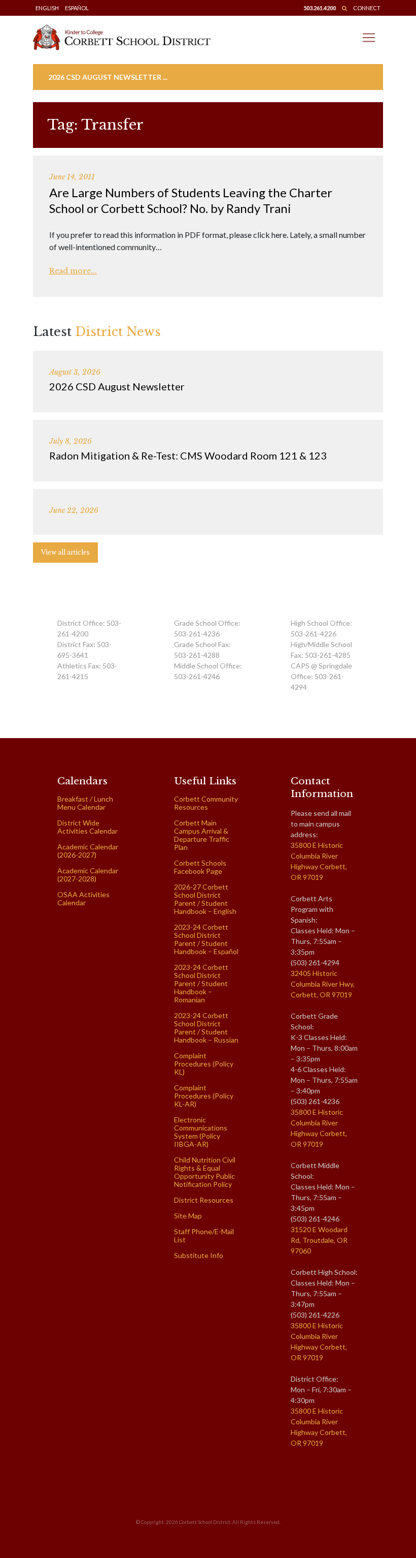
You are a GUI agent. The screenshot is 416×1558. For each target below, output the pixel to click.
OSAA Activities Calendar (83, 898)
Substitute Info (198, 1255)
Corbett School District (204, 1522)
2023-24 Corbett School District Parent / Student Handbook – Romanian (201, 983)
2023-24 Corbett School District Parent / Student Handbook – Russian (206, 1027)
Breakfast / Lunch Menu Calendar (85, 803)
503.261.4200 (319, 8)
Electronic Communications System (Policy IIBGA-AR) (200, 1131)
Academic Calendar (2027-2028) (87, 874)
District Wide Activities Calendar (87, 826)
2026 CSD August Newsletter (117, 386)
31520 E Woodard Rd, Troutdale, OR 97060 (319, 1240)
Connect (366, 8)
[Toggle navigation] (369, 37)
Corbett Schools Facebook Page (200, 867)
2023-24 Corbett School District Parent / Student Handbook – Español (206, 939)
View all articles (65, 552)
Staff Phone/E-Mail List (204, 1235)
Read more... (73, 271)
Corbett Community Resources (206, 803)
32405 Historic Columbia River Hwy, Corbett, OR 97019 (323, 984)
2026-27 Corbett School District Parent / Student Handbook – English (205, 898)
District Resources (203, 1200)
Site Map (188, 1215)
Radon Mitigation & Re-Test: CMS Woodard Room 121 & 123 (188, 455)
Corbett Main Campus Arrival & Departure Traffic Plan (201, 834)
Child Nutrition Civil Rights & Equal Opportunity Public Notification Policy (204, 1171)
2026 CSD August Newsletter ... (107, 77)
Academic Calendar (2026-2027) (87, 850)
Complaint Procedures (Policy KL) (203, 1063)
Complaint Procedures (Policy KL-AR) (203, 1095)
